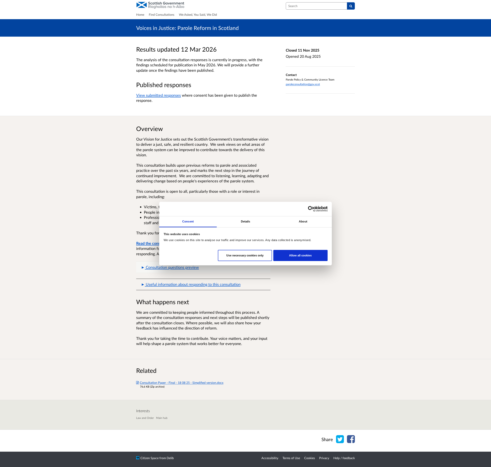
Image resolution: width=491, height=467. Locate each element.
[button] (203, 267)
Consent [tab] (188, 221)
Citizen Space (149, 458)
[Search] (351, 6)
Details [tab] (245, 221)
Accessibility (269, 458)
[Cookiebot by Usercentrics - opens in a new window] (311, 209)
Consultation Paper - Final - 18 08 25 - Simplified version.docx (181, 382)
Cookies (309, 458)
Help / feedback (344, 458)
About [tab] (303, 221)
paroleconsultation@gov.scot (303, 84)
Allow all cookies (300, 255)
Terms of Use (291, 458)
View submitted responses (158, 95)
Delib (170, 458)
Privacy (324, 458)
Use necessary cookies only (245, 255)
